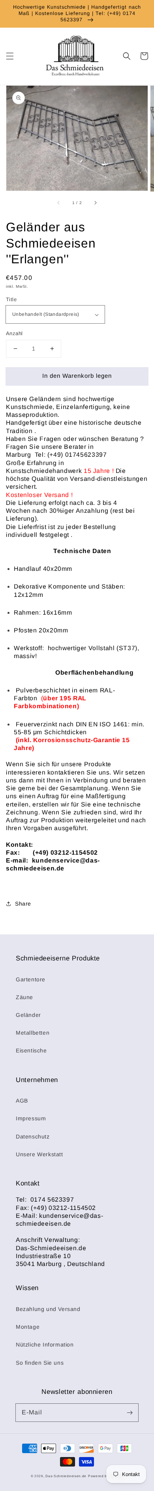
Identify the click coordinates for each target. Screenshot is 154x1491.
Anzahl (14, 333)
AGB (22, 1100)
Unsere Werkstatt (39, 1154)
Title (11, 299)
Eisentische (31, 1050)
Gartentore (30, 979)
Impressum (31, 1118)
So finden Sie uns (40, 1363)
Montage (27, 1327)
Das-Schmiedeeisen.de (65, 1476)
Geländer (28, 1015)
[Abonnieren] (129, 1412)
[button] (10, 56)
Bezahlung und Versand (48, 1309)
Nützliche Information (45, 1344)
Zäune (24, 997)
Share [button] (23, 903)
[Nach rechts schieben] (95, 202)
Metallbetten (32, 1033)
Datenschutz (33, 1136)
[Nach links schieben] (59, 202)
